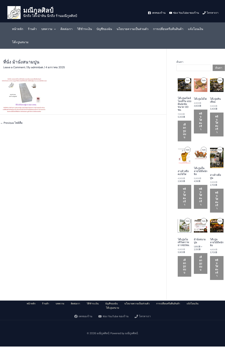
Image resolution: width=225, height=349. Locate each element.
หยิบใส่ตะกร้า (200, 121)
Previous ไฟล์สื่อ (11, 123)
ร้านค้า (32, 29)
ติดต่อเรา (66, 29)
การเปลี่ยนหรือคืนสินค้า (168, 29)
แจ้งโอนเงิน (195, 29)
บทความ (46, 29)
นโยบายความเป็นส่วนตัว (132, 29)
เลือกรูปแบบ (184, 131)
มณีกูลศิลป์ (38, 10)
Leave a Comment (14, 67)
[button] (54, 29)
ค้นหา (179, 62)
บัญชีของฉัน (104, 29)
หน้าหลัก (17, 29)
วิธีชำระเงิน (84, 29)
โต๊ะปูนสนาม (20, 42)
